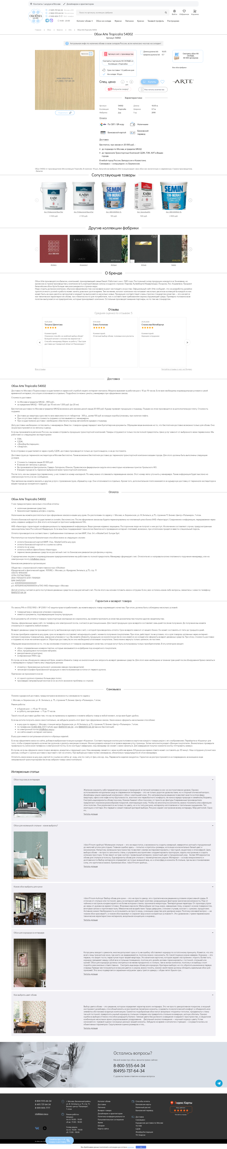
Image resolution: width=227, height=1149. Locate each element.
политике (130, 1147)
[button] (65, 112)
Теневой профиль (156, 20)
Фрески (118, 20)
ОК (141, 1147)
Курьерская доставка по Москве (149, 1123)
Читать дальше (91, 814)
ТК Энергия (140, 1135)
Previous (37, 200)
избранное (162, 82)
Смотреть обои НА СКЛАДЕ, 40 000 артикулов (191, 55)
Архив (100, 1122)
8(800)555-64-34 (86, 726)
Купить (152, 81)
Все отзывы (40, 369)
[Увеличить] (65, 109)
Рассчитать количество (154, 89)
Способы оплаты (143, 1101)
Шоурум (101, 1125)
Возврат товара (104, 1110)
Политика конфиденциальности (111, 1116)
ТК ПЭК (139, 1125)
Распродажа (173, 20)
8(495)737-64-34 (18, 592)
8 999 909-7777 (42, 1107)
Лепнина (129, 20)
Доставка (102, 1104)
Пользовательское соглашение (111, 1119)
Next (190, 200)
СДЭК (138, 1129)
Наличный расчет (143, 1107)
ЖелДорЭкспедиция (144, 1132)
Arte (119, 112)
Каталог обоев (84, 20)
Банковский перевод (144, 1110)
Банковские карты (143, 1104)
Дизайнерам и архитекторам (110, 1113)
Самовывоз (140, 1119)
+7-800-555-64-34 (56, 13)
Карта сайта (103, 1128)
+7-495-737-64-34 (56, 10)
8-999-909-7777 (38, 726)
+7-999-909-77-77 (55, 16)
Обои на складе (103, 20)
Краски (140, 20)
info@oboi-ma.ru (37, 559)
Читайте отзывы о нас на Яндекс (176, 369)
